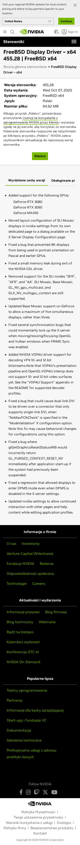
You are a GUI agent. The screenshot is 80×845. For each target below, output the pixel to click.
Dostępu (64, 822)
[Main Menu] (5, 32)
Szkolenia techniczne (24, 740)
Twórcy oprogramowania (27, 690)
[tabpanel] (40, 353)
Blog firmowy (56, 612)
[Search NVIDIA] (13, 31)
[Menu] (74, 41)
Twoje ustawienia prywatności (38, 817)
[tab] (26, 181)
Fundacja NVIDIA (20, 563)
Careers (38, 583)
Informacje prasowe (23, 612)
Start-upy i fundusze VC (26, 720)
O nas (11, 543)
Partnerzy (14, 700)
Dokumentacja (19, 730)
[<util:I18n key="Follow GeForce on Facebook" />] (21, 792)
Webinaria (47, 622)
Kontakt (40, 833)
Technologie (17, 583)
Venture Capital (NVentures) (30, 553)
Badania (47, 563)
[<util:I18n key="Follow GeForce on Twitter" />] (45, 792)
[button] (56, 33)
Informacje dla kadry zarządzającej (35, 710)
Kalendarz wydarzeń (23, 642)
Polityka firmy (15, 828)
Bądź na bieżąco (20, 632)
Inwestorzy (31, 543)
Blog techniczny (20, 622)
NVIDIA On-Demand (23, 662)
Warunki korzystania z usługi (29, 822)
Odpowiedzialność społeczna (30, 573)
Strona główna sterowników (25, 67)
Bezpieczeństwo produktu (51, 828)
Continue (66, 21)
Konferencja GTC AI (23, 652)
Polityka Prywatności (38, 812)
